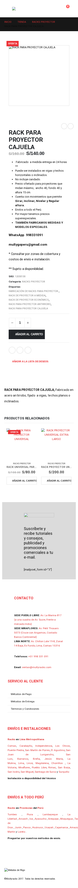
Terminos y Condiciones (25, 708)
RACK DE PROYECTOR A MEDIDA (27, 295)
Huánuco (37, 827)
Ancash (23, 818)
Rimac (52, 767)
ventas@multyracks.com (36, 667)
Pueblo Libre (39, 767)
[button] (8, 8)
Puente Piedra (16, 750)
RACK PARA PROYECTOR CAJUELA (28, 308)
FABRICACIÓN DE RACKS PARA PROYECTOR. (34, 291)
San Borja (64, 767)
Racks (12, 739)
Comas (12, 745)
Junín (18, 827)
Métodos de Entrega (22, 701)
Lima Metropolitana (32, 739)
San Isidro (14, 771)
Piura (30, 814)
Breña (36, 758)
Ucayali (49, 827)
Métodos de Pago (21, 694)
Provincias (26, 807)
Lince (30, 763)
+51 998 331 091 (38, 656)
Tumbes (12, 814)
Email (19, 350)
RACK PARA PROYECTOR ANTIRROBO (30, 304)
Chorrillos (57, 763)
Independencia (43, 745)
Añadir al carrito (29, 334)
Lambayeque (50, 814)
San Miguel (27, 771)
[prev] (64, 126)
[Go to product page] (56, 443)
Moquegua (66, 818)
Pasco (27, 827)
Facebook (12, 350)
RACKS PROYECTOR (33, 281)
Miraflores (24, 767)
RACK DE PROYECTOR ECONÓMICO (29, 299)
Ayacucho (40, 818)
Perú (40, 807)
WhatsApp (27, 350)
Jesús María (53, 758)
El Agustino (58, 750)
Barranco (22, 758)
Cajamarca (61, 827)
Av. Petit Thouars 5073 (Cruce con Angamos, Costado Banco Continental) (36, 632)
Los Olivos (62, 745)
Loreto (21, 831)
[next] (71, 126)
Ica (31, 818)
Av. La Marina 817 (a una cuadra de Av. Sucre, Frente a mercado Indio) (38, 619)
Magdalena (42, 763)
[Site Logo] (29, 8)
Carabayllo (26, 745)
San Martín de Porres (37, 750)
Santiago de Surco (45, 771)
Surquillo (64, 771)
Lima (21, 763)
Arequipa (53, 818)
